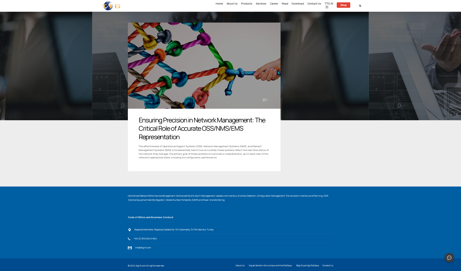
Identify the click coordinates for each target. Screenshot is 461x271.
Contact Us (327, 265)
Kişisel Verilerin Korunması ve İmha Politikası (270, 265)
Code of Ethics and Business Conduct (150, 217)
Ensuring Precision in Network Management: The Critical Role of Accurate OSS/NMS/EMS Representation (202, 128)
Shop (343, 5)
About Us (240, 265)
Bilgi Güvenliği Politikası (307, 265)
